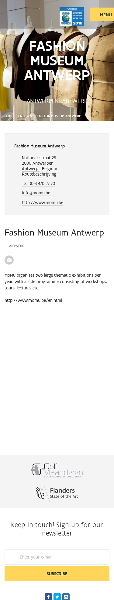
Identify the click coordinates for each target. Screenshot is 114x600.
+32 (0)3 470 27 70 (38, 183)
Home (9, 116)
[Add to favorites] (95, 147)
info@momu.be (36, 193)
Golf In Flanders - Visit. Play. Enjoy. (32, 12)
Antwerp (31, 168)
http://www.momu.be (42, 202)
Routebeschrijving (39, 174)
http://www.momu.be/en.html (33, 300)
